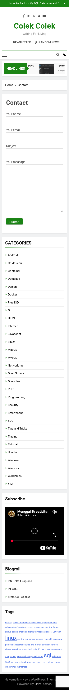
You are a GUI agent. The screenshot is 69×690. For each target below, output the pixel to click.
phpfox (8, 649)
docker (24, 627)
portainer (16, 649)
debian (8, 627)
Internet (13, 326)
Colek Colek (34, 26)
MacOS (12, 349)
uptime (57, 662)
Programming (16, 397)
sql (47, 655)
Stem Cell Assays (19, 597)
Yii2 (10, 484)
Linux (11, 342)
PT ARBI (13, 589)
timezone (31, 662)
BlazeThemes (42, 683)
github (8, 632)
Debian (12, 286)
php (28, 645)
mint (19, 639)
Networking (15, 365)
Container (14, 271)
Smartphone (15, 413)
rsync (43, 649)
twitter (50, 662)
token (39, 662)
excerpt (32, 627)
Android (13, 255)
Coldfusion (15, 263)
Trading (12, 436)
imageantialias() (44, 632)
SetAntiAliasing (24, 656)
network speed (36, 639)
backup (8, 622)
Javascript (14, 334)
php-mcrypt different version (44, 645)
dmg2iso (16, 627)
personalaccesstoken (15, 645)
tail (24, 662)
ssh (21, 662)
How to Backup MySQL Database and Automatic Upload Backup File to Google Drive (31, 3)
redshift (36, 649)
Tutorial (13, 444)
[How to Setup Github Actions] (45, 71)
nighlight (48, 639)
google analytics (19, 632)
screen (13, 656)
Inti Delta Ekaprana (20, 581)
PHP (10, 389)
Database (14, 278)
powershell (27, 649)
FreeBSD (13, 302)
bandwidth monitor (22, 622)
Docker (12, 294)
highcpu (32, 632)
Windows (14, 460)
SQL (10, 420)
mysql (25, 639)
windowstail (10, 667)
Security (13, 405)
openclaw (57, 639)
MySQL (12, 357)
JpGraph (57, 632)
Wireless (13, 468)
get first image (52, 627)
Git (10, 310)
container (52, 622)
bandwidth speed (39, 622)
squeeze (14, 662)
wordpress (22, 667)
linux (11, 638)
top (44, 662)
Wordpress (15, 476)
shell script (37, 656)
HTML (12, 318)
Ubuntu (12, 452)
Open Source (16, 373)
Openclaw (14, 381)
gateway (40, 627)
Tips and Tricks (17, 428)
